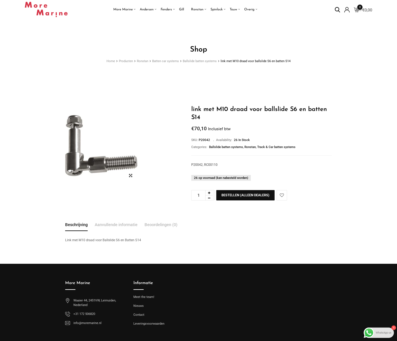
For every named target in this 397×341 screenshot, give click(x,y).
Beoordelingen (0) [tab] (161, 224)
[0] (356, 9)
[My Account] (347, 9)
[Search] (337, 9)
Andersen (147, 9)
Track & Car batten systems (276, 147)
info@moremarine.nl (87, 323)
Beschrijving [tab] (76, 224)
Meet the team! (143, 297)
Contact (138, 315)
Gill (181, 9)
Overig (249, 9)
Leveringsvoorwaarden (148, 323)
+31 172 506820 (84, 314)
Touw (233, 9)
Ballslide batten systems (226, 147)
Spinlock (216, 9)
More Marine (123, 9)
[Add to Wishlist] (282, 195)
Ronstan (197, 9)
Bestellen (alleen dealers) (245, 195)
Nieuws (138, 306)
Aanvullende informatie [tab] (116, 224)
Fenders (166, 9)
